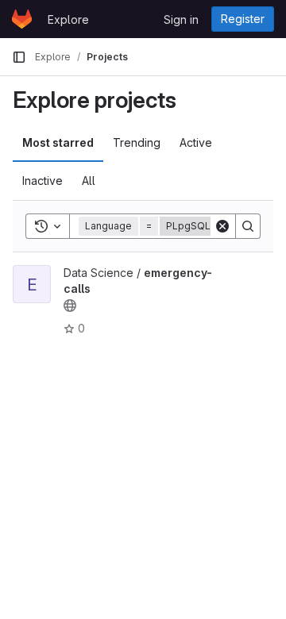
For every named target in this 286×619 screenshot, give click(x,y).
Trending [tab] (136, 142)
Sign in (181, 19)
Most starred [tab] (58, 142)
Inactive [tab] (42, 180)
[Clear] (222, 226)
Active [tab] (196, 142)
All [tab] (88, 180)
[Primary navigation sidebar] (19, 57)
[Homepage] (22, 19)
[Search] (248, 226)
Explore (68, 19)
